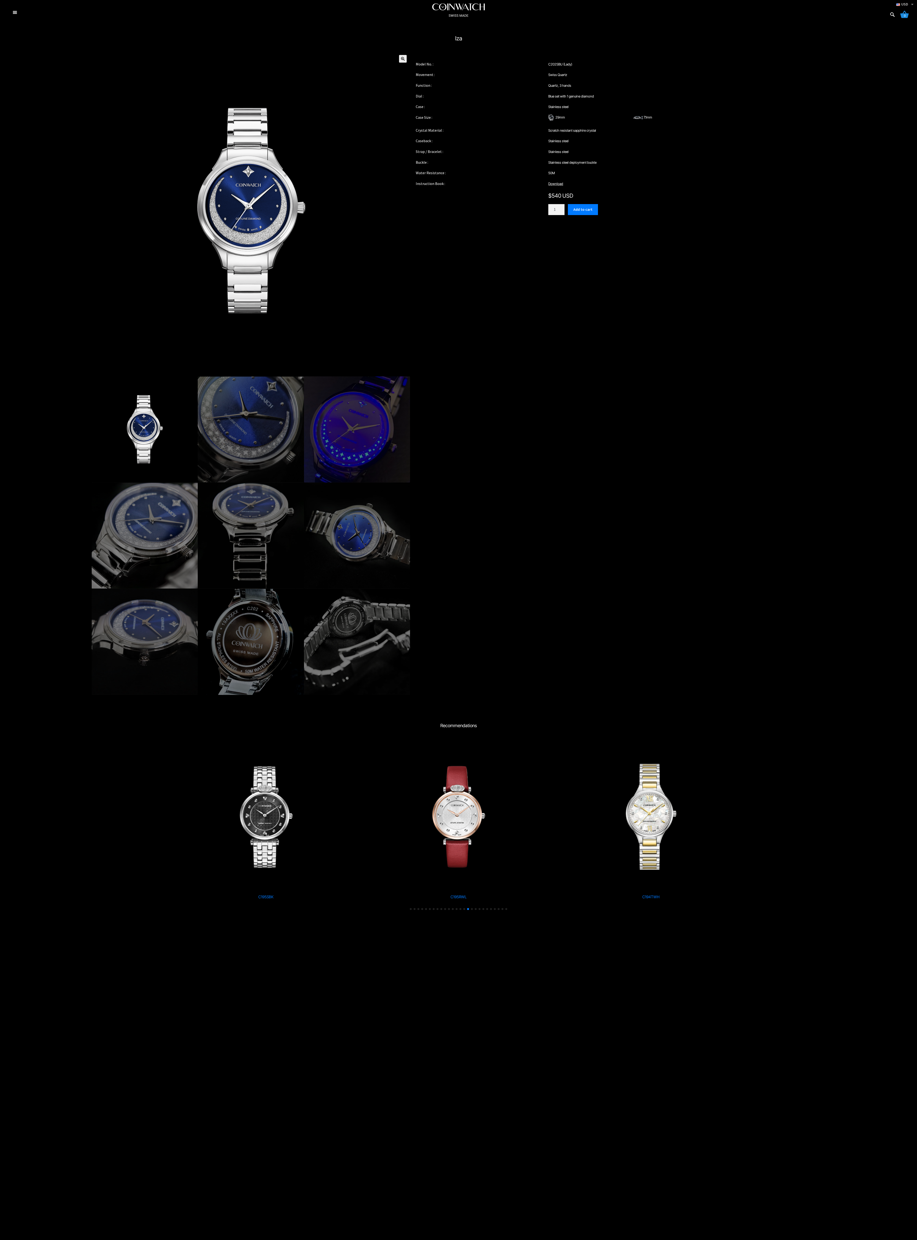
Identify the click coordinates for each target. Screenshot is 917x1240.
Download (555, 184)
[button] (403, 59)
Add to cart (582, 209)
